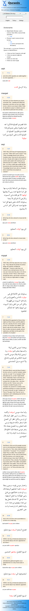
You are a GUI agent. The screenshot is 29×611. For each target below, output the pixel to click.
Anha (9, 180)
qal (24, 398)
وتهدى (17, 502)
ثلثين (14, 347)
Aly (21, 116)
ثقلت (15, 195)
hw (22, 176)
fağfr (7, 479)
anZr (6, 400)
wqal (20, 337)
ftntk (5, 477)
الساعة (14, 188)
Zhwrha (21, 284)
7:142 (8, 317)
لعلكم (9, 307)
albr (6, 284)
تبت (18, 433)
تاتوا (22, 300)
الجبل (6, 419)
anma (22, 174)
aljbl (4, 402)
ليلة (10, 347)
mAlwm (17, 523)
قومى (11, 357)
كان (14, 595)
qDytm (7, 112)
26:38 (8, 515)
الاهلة (14, 293)
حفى (14, 202)
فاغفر (20, 506)
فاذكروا (9, 124)
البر (4, 297)
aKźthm (7, 473)
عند (14, 191)
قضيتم (20, 124)
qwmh (12, 472)
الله (5, 124)
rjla (19, 472)
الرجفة (8, 489)
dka (10, 404)
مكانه (16, 422)
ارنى (16, 415)
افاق (8, 429)
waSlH (20, 339)
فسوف (11, 422)
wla (23, 339)
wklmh (19, 398)
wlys (4, 284)
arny (4, 400)
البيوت (17, 300)
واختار (23, 485)
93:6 (2, 7)
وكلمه (6, 412)
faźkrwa (15, 112)
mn (18, 284)
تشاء (22, 502)
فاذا (24, 124)
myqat (4, 255)
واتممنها (23, 351)
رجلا (5, 485)
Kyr (20, 479)
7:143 (8, 367)
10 (3, 515)
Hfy (6, 180)
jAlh (8, 404)
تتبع (22, 361)
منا (25, 499)
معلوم (6, 529)
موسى (18, 347)
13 (3, 580)
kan (11, 589)
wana (14, 406)
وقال (15, 354)
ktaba (10, 118)
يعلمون (22, 208)
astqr (8, 402)
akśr (4, 182)
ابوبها (21, 307)
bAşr (4, 337)
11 (3, 535)
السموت (7, 195)
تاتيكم (16, 198)
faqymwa (5, 116)
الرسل (20, 87)
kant (19, 116)
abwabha (21, 285)
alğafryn (23, 479)
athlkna (10, 475)
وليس (8, 297)
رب (19, 415)
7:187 (8, 148)
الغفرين (20, 509)
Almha (4, 176)
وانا (10, 433)
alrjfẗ (11, 473)
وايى (24, 495)
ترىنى (21, 419)
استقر (21, 422)
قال (22, 415)
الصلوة (15, 124)
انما (22, 191)
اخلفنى (19, 357)
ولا (25, 361)
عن (18, 188)
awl (17, 406)
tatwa (11, 284)
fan (6, 402)
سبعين (9, 485)
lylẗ (17, 336)
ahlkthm (21, 473)
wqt (11, 36)
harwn (7, 339)
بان (25, 300)
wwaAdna (5, 336)
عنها (10, 202)
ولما (24, 412)
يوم (22, 229)
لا (8, 191)
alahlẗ (9, 282)
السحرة (19, 529)
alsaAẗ (10, 174)
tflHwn (14, 287)
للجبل (13, 426)
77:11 (8, 73)
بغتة (9, 198)
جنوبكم (10, 127)
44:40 (8, 535)
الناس (5, 205)
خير (24, 509)
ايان (10, 188)
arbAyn (15, 337)
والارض (23, 198)
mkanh (12, 402)
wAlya (9, 114)
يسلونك (23, 188)
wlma (4, 398)
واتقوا (17, 307)
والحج (13, 297)
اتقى (14, 304)
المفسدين (12, 361)
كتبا (4, 134)
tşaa (14, 477)
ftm (6, 337)
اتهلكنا (20, 495)
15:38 (8, 215)
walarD (10, 178)
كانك (18, 202)
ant (24, 477)
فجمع (24, 529)
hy (13, 282)
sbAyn (16, 472)
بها (6, 499)
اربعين (23, 354)
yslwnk (5, 174)
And (7, 176)
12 (3, 557)
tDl (8, 477)
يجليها (5, 191)
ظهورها (9, 300)
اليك (8, 415)
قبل (6, 492)
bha (10, 477)
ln (13, 400)
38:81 (8, 235)
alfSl (8, 545)
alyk (9, 400)
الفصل (19, 551)
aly (24, 400)
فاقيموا (16, 131)
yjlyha (13, 176)
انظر (12, 415)
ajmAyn (17, 545)
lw (16, 473)
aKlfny (11, 339)
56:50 (8, 557)
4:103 (8, 97)
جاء (21, 412)
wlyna (4, 479)
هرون (24, 357)
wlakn (24, 180)
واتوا (10, 304)
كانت (19, 134)
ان (7, 131)
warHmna (13, 479)
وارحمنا (12, 506)
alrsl (7, 80)
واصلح (7, 357)
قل (25, 191)
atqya (8, 285)
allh (19, 112)
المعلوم (13, 229)
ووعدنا (23, 347)
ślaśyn (14, 336)
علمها (18, 191)
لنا (16, 506)
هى (9, 293)
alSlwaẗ (11, 112)
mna (22, 475)
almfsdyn (7, 341)
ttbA (25, 339)
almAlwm (13, 222)
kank (4, 180)
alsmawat (5, 178)
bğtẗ (20, 178)
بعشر (17, 351)
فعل (12, 495)
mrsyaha (17, 174)
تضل (9, 499)
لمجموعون (22, 573)
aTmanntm (21, 114)
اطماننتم (22, 131)
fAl (16, 475)
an (12, 116)
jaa (7, 398)
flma (21, 402)
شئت (19, 492)
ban (9, 284)
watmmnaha (21, 336)
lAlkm (10, 287)
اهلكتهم (13, 492)
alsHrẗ (7, 523)
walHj (22, 282)
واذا (24, 87)
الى (24, 229)
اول (8, 433)
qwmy (16, 339)
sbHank (6, 406)
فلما (24, 426)
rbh (12, 337)
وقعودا (20, 127)
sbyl (4, 341)
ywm (6, 222)
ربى (11, 191)
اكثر (10, 205)
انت (6, 502)
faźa (4, 112)
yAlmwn (12, 182)
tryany (15, 400)
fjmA (4, 523)
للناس (18, 297)
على (15, 134)
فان (25, 422)
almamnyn (5, 118)
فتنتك (13, 499)
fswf (15, 402)
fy (25, 176)
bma (13, 475)
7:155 (8, 442)
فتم (13, 351)
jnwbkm (13, 114)
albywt (15, 284)
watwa (12, 285)
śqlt (24, 176)
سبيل (18, 361)
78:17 (8, 580)
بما (15, 495)
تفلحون (23, 311)
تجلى (20, 426)
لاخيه (7, 354)
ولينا (24, 506)
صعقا (16, 429)
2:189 (8, 259)
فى (11, 195)
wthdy (17, 477)
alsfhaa (19, 475)
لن (25, 419)
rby (10, 176)
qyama (21, 112)
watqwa (5, 287)
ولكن (14, 205)
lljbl (6, 404)
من (13, 300)
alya (4, 222)
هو (18, 195)
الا (20, 195)
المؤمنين (9, 134)
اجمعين (8, 551)
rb (25, 398)
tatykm (15, 178)
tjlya (23, 402)
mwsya (10, 336)
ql (20, 174)
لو (22, 492)
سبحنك (23, 433)
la (11, 176)
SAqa (19, 404)
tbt (9, 406)
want (17, 479)
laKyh (4, 339)
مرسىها (6, 188)
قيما (24, 127)
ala (20, 176)
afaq (24, 404)
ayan (13, 174)
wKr (12, 404)
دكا (5, 426)
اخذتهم (14, 489)
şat (18, 473)
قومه (14, 485)
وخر (24, 429)
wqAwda (5, 114)
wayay (6, 475)
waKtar (5, 472)
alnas (6, 182)
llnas (20, 282)
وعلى (15, 127)
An (7, 174)
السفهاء (8, 495)
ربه (6, 351)
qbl (3, 475)
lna (9, 479)
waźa (4, 80)
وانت (7, 506)
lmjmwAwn (6, 567)
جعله (8, 426)
